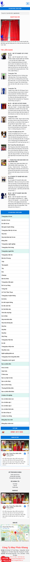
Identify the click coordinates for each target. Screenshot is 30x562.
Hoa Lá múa (5, 367)
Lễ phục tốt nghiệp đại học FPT (16, 131)
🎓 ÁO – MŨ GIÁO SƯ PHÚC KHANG (17, 103)
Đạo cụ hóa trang (6, 384)
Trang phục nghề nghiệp (8, 244)
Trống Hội (4, 289)
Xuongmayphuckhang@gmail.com (17, 558)
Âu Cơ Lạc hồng (6, 285)
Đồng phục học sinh (7, 419)
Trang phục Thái (12, 73)
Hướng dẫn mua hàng (15, 476)
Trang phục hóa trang (8, 247)
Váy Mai (4, 329)
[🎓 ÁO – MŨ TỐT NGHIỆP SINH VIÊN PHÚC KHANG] (4, 195)
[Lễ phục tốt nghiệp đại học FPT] (4, 134)
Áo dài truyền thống (7, 302)
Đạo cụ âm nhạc (6, 381)
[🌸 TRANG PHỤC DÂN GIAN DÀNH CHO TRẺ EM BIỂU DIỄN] (4, 162)
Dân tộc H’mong (6, 258)
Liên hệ (15, 485)
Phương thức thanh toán (15, 478)
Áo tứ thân (5, 316)
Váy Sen (4, 326)
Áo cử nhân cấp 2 (6, 405)
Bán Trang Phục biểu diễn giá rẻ (16, 145)
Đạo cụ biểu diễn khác (8, 391)
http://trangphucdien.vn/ (17, 560)
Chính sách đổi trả (15, 474)
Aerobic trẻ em (6, 220)
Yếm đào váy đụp (6, 312)
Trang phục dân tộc (7, 255)
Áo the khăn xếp (6, 309)
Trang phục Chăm (12, 116)
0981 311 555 (13, 557)
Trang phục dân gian (7, 282)
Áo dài (3, 343)
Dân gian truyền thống (8, 227)
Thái (3, 261)
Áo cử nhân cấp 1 (6, 402)
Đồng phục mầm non (7, 423)
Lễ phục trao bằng (7, 416)
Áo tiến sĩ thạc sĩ (6, 412)
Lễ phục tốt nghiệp (7, 395)
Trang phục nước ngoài (8, 360)
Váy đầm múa (5, 350)
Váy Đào (4, 333)
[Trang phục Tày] (4, 91)
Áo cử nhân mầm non (8, 399)
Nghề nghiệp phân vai (8, 353)
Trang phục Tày (12, 88)
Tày (3, 268)
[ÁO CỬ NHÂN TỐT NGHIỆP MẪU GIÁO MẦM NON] (4, 179)
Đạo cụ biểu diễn (6, 364)
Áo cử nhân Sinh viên (7, 409)
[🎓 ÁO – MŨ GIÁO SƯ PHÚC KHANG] (4, 106)
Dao (3, 272)
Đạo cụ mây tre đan (7, 378)
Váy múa (4, 233)
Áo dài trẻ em (5, 223)
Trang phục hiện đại (7, 340)
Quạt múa (4, 371)
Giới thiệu (15, 484)
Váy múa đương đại (7, 322)
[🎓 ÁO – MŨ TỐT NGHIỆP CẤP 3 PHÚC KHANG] (4, 56)
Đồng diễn (4, 240)
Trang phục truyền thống (9, 295)
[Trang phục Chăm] (4, 119)
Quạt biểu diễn (10, 13)
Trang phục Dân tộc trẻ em (9, 230)
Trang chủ (3, 13)
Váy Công (4, 336)
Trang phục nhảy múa (8, 346)
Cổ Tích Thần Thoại (7, 292)
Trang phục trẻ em (7, 216)
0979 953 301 (21, 557)
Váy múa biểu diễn (7, 319)
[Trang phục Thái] (4, 76)
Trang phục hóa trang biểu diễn (10, 356)
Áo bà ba (4, 299)
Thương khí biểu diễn (8, 388)
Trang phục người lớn (8, 251)
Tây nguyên (5, 265)
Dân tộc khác (5, 278)
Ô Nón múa (5, 374)
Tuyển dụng (15, 487)
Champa (4, 275)
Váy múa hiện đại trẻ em (8, 237)
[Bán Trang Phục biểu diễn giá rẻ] (4, 147)
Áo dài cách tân (6, 305)
